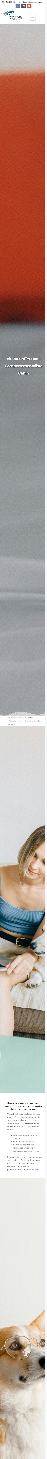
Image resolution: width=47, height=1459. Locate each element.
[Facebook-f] (18, 6)
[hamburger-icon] (33, 18)
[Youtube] (29, 6)
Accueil (22, 718)
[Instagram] (23, 6)
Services (30, 718)
